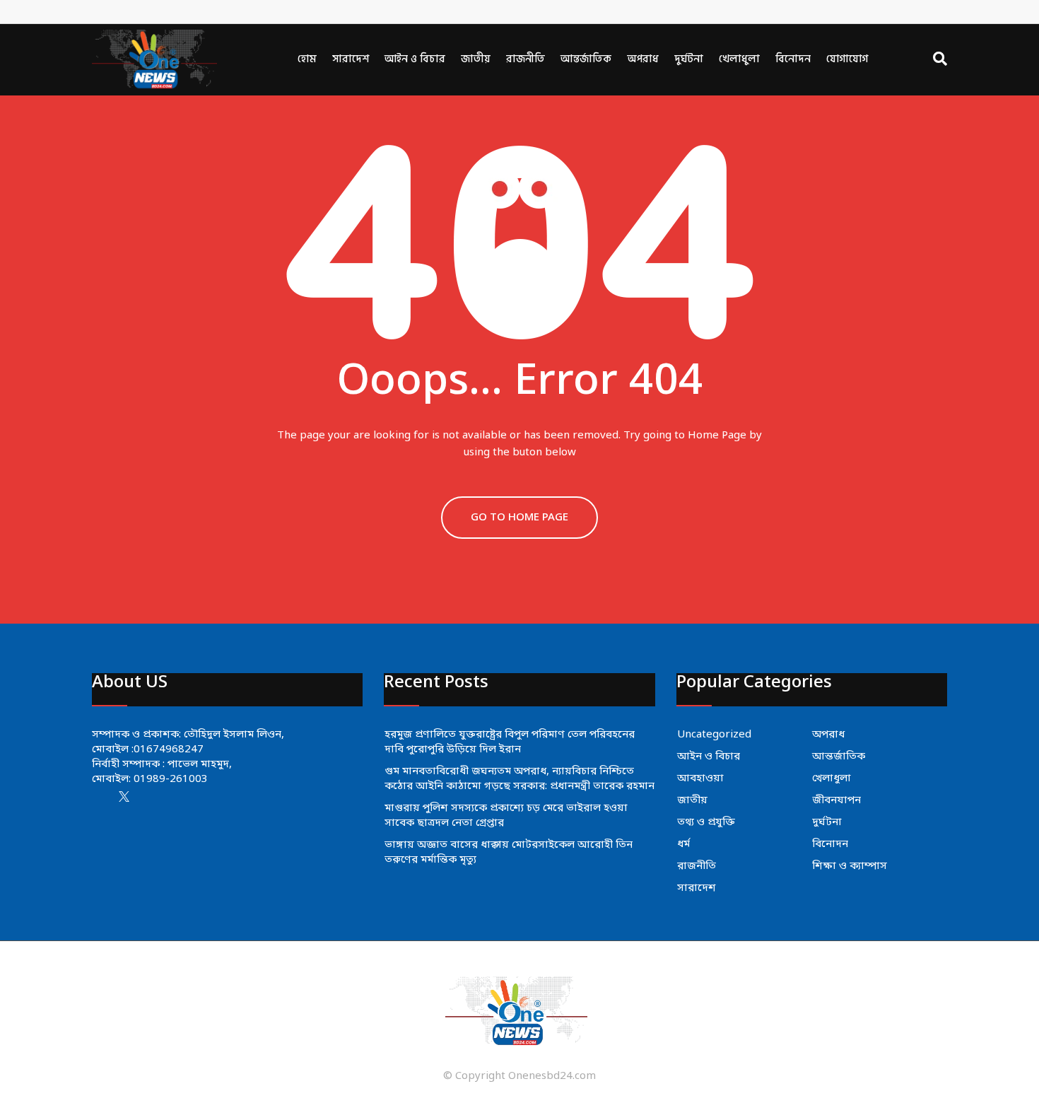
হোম (307, 59)
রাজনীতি (525, 59)
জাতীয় (476, 59)
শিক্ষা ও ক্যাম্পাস (849, 866)
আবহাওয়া (700, 778)
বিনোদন (793, 59)
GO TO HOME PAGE (519, 518)
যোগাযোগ (847, 59)
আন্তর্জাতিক (585, 59)
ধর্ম (683, 844)
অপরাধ (643, 59)
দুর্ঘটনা (688, 59)
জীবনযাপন (836, 800)
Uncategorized (714, 735)
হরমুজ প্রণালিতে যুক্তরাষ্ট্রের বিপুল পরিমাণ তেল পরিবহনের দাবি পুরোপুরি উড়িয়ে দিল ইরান (510, 742)
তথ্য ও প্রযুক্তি (706, 822)
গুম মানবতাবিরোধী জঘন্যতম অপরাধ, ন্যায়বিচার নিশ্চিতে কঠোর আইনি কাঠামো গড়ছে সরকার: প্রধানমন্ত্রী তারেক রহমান (519, 778)
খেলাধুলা (739, 59)
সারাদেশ (350, 59)
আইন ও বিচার (415, 59)
